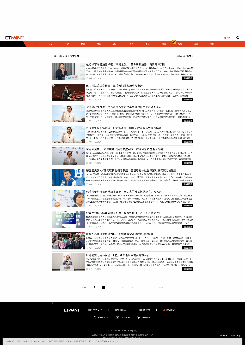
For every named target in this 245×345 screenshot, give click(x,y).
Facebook (103, 317)
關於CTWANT (95, 310)
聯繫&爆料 (120, 310)
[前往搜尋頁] (238, 37)
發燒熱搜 (170, 310)
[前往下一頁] (150, 287)
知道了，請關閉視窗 (232, 335)
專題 (212, 44)
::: (36, 44)
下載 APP (226, 37)
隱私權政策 (59, 341)
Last (161, 287)
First (84, 287)
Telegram (146, 317)
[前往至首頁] (14, 37)
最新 (50, 44)
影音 (196, 44)
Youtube (125, 317)
